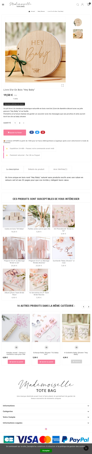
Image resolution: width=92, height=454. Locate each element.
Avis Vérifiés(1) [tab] (60, 169)
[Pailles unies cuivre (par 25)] (39, 216)
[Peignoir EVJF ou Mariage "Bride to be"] (14, 248)
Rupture (76, 361)
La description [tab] (12, 169)
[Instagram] (46, 429)
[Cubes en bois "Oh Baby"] (14, 216)
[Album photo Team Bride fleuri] (14, 280)
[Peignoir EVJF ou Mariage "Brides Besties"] (39, 248)
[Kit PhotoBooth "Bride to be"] (63, 216)
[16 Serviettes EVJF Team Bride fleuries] (39, 280)
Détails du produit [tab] (36, 169)
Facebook (31, 132)
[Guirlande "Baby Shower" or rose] (63, 248)
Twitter (37, 132)
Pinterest (43, 132)
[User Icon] (82, 4)
